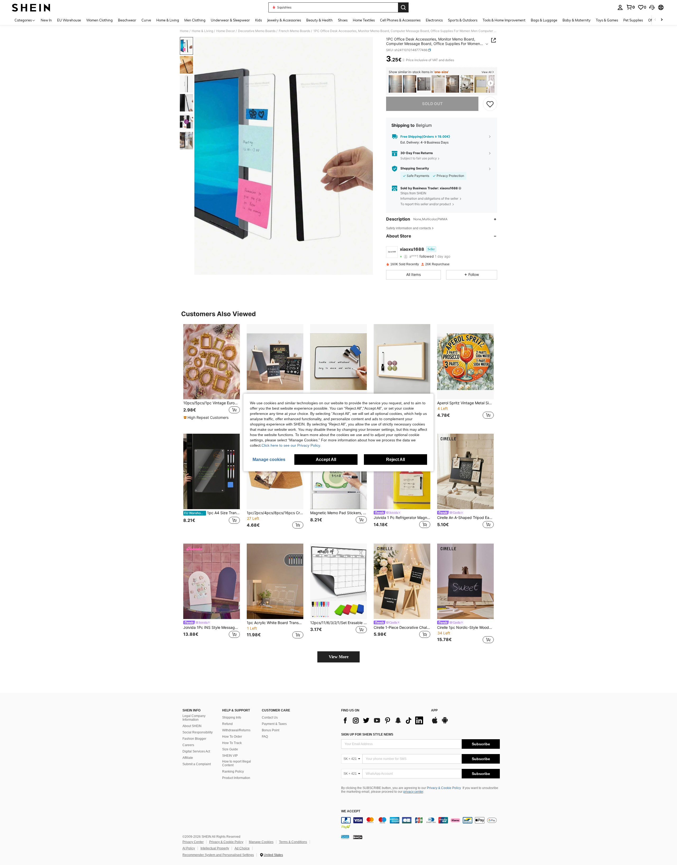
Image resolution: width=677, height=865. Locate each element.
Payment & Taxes (274, 724)
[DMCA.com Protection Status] (357, 837)
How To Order (232, 736)
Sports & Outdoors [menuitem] (462, 20)
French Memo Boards (294, 31)
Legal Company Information (193, 717)
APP (434, 710)
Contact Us (270, 717)
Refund (227, 724)
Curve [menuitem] (146, 20)
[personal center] (620, 7)
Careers (188, 745)
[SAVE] (490, 104)
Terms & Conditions (293, 842)
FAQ (265, 736)
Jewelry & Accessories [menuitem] (284, 20)
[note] (206, 417)
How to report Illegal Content (236, 763)
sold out (432, 103)
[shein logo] (31, 7)
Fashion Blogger (194, 739)
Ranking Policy (233, 771)
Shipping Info (231, 717)
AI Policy (188, 848)
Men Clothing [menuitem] (194, 20)
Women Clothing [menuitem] (99, 20)
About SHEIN (192, 726)
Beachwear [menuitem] (127, 20)
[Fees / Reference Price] (403, 60)
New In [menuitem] (46, 20)
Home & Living (202, 31)
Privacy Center (193, 842)
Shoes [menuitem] (342, 20)
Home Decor (225, 31)
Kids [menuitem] (258, 20)
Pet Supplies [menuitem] (633, 20)
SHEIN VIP (230, 756)
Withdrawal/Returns (236, 730)
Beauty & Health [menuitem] (319, 20)
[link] (630, 7)
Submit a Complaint (196, 764)
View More (339, 657)
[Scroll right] (662, 20)
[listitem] (395, 84)
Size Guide (230, 749)
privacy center (413, 792)
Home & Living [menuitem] (167, 20)
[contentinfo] (420, 823)
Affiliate (187, 758)
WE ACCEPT (350, 811)
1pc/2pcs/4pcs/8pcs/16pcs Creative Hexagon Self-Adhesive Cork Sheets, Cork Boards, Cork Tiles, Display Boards (275, 513)
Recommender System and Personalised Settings (218, 855)
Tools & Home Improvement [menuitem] (504, 20)
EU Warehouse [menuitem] (69, 20)
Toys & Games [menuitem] (607, 20)
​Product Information (236, 778)
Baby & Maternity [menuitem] (576, 20)
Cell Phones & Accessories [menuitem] (400, 20)
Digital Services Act (196, 751)
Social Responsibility (197, 732)
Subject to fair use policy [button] (418, 158)
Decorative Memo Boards (257, 31)
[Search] (403, 7)
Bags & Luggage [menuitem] (544, 20)
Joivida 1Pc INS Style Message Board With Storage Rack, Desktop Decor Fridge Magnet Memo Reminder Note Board (211, 627)
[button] (652, 7)
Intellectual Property (214, 848)
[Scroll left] (655, 20)
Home (184, 31)
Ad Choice (242, 848)
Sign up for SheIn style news (367, 734)
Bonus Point (270, 730)
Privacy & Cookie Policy (444, 788)
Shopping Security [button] (414, 168)
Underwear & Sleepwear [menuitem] (230, 20)
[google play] (445, 723)
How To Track (232, 743)
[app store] (434, 723)
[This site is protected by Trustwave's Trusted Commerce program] (345, 837)
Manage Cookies (261, 842)
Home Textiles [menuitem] (364, 20)
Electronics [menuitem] (434, 20)
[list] (383, 720)
